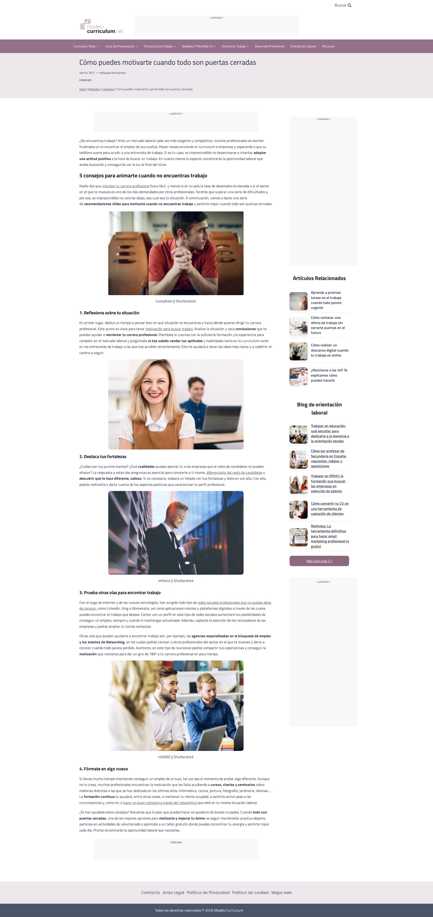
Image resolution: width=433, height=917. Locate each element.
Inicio (82, 89)
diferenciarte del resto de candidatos (234, 472)
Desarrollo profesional (269, 46)
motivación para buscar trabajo (169, 328)
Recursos (328, 46)
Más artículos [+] (319, 561)
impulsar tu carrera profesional (125, 186)
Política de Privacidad (208, 892)
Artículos (94, 89)
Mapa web (282, 892)
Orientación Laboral (303, 46)
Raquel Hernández (114, 72)
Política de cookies (250, 892)
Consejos (85, 80)
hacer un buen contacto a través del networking (160, 802)
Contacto (150, 892)
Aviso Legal (173, 892)
